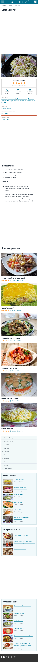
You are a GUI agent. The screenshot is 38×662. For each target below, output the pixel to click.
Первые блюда (8, 438)
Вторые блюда (8, 441)
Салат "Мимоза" (19, 479)
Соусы (6, 465)
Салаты (10, 5)
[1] (13, 83)
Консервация (8, 468)
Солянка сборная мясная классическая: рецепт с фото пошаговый (23, 645)
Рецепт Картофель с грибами (23, 636)
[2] (16, 83)
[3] (19, 83)
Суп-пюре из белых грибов (22, 606)
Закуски (6, 448)
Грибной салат (18, 494)
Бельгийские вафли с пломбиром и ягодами (21, 534)
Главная (3, 5)
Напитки (6, 462)
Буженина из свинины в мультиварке (21, 518)
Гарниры (6, 451)
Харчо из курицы (19, 613)
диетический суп (19, 628)
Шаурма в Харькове (20, 549)
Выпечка (6, 455)
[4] (22, 83)
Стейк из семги (18, 502)
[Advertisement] (19, 32)
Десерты (6, 458)
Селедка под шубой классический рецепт (20, 488)
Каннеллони (18, 509)
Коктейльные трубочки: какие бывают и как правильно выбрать (24, 542)
